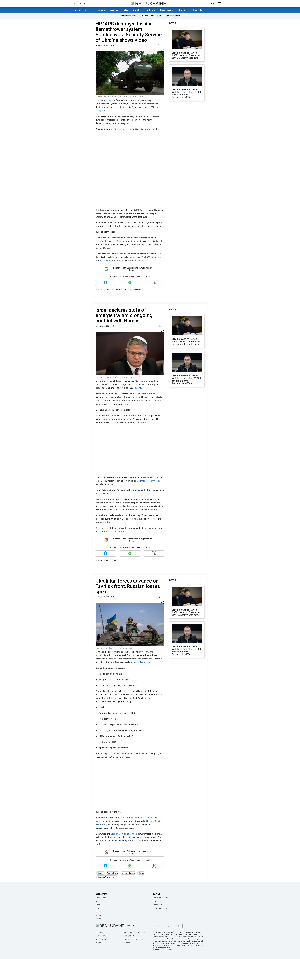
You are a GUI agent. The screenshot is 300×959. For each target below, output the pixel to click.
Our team (99, 943)
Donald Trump (156, 16)
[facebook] (158, 926)
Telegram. (100, 110)
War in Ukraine (108, 10)
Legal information (102, 939)
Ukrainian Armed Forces (133, 290)
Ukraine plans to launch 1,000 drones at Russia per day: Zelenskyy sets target (186, 55)
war (115, 560)
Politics (150, 10)
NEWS (172, 23)
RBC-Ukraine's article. (114, 531)
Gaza (108, 560)
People (197, 10)
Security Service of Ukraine (124, 833)
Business (166, 10)
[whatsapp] (178, 926)
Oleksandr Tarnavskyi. (140, 662)
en (80, 4)
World (136, 10)
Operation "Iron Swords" (149, 481)
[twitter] (168, 926)
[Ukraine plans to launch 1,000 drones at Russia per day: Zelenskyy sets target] (187, 40)
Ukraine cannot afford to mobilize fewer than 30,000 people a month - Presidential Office (186, 93)
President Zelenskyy (172, 16)
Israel (100, 560)
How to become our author (133, 939)
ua (75, 4)
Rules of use (100, 936)
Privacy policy (128, 936)
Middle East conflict (128, 16)
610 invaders (106, 260)
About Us (99, 932)
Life (125, 10)
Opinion (183, 10)
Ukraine (100, 290)
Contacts (126, 943)
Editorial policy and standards (134, 932)
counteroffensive (113, 290)
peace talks (143, 16)
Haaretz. (137, 388)
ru (84, 4)
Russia (141, 873)
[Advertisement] (129, 149)
